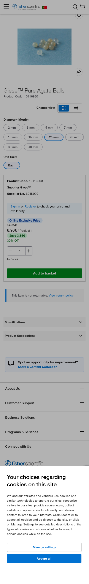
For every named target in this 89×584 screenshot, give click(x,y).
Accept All (44, 558)
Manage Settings (44, 547)
